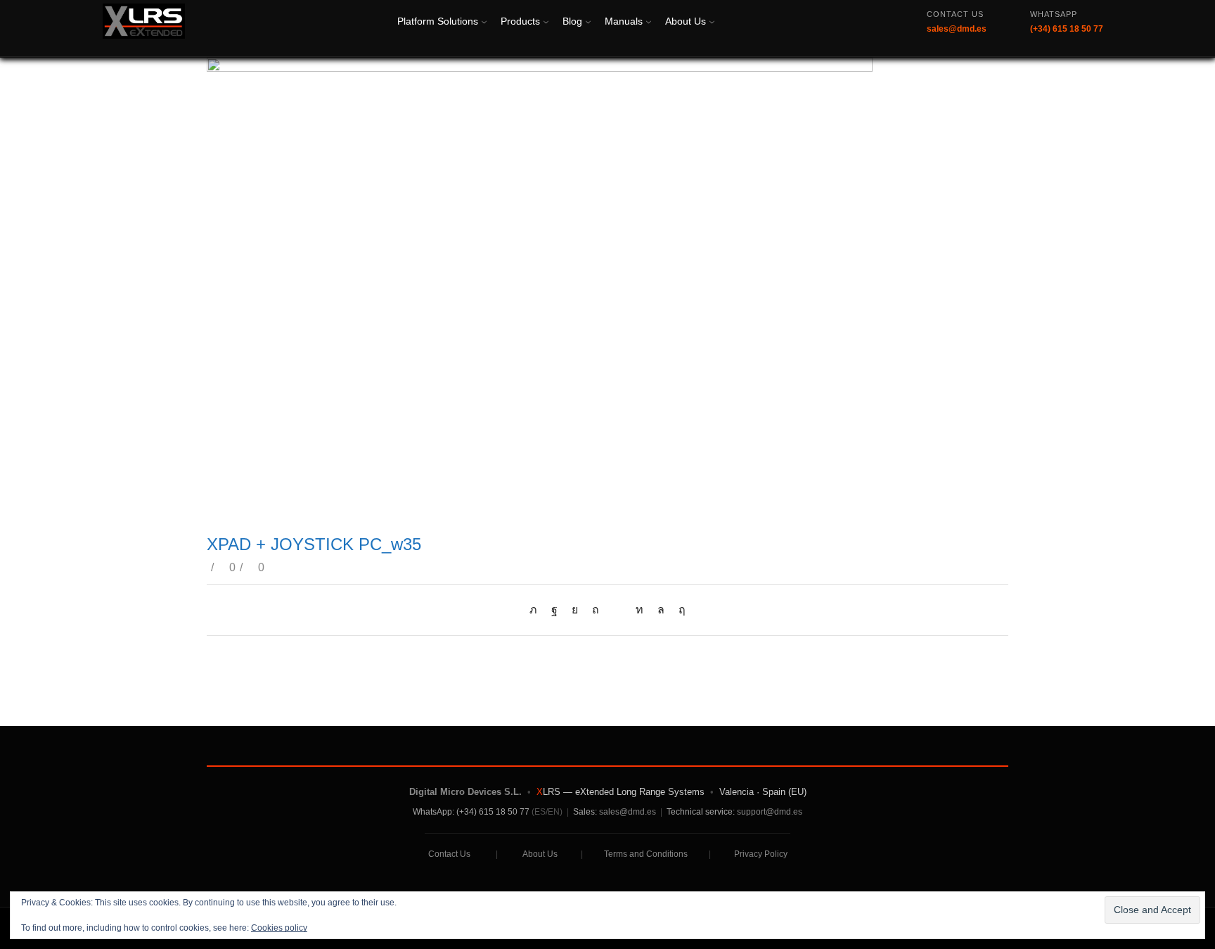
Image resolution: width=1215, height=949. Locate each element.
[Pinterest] (595, 609)
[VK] (575, 609)
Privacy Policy (761, 854)
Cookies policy (279, 928)
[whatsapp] (660, 609)
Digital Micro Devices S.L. (465, 791)
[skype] (678, 609)
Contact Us (449, 854)
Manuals (624, 21)
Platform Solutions (437, 21)
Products (520, 21)
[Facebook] (554, 609)
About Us (685, 21)
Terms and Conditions (646, 854)
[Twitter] (536, 609)
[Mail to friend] (617, 609)
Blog (572, 21)
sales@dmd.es (627, 812)
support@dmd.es (769, 812)
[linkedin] (639, 609)
